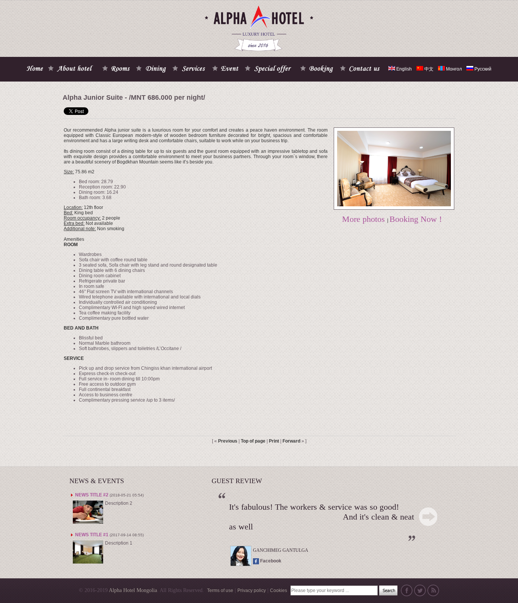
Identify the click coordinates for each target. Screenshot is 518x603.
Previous (227, 441)
